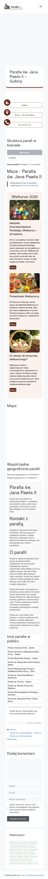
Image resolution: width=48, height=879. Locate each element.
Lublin (25, 853)
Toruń (30, 860)
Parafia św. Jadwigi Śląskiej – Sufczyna (25, 733)
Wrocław (22, 863)
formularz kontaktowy (29, 185)
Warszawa (14, 863)
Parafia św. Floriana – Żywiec (19, 681)
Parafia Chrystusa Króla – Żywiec (21, 647)
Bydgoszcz (33, 842)
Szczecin (23, 860)
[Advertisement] (24, 38)
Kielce (12, 853)
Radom (20, 856)
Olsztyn (32, 853)
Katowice (34, 849)
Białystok (13, 842)
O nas (22, 875)
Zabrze (29, 863)
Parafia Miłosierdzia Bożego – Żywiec (23, 658)
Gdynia (19, 849)
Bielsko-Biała (23, 842)
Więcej (13, 267)
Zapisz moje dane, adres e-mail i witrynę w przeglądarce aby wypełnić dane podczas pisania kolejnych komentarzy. (24, 808)
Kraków (19, 853)
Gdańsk (13, 849)
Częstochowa (15, 846)
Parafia (13, 729)
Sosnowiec (14, 860)
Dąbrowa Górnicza (28, 846)
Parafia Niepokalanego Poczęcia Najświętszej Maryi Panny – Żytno (21, 669)
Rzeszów (34, 856)
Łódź (36, 863)
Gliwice (26, 849)
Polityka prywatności (35, 875)
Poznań (13, 856)
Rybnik (26, 856)
